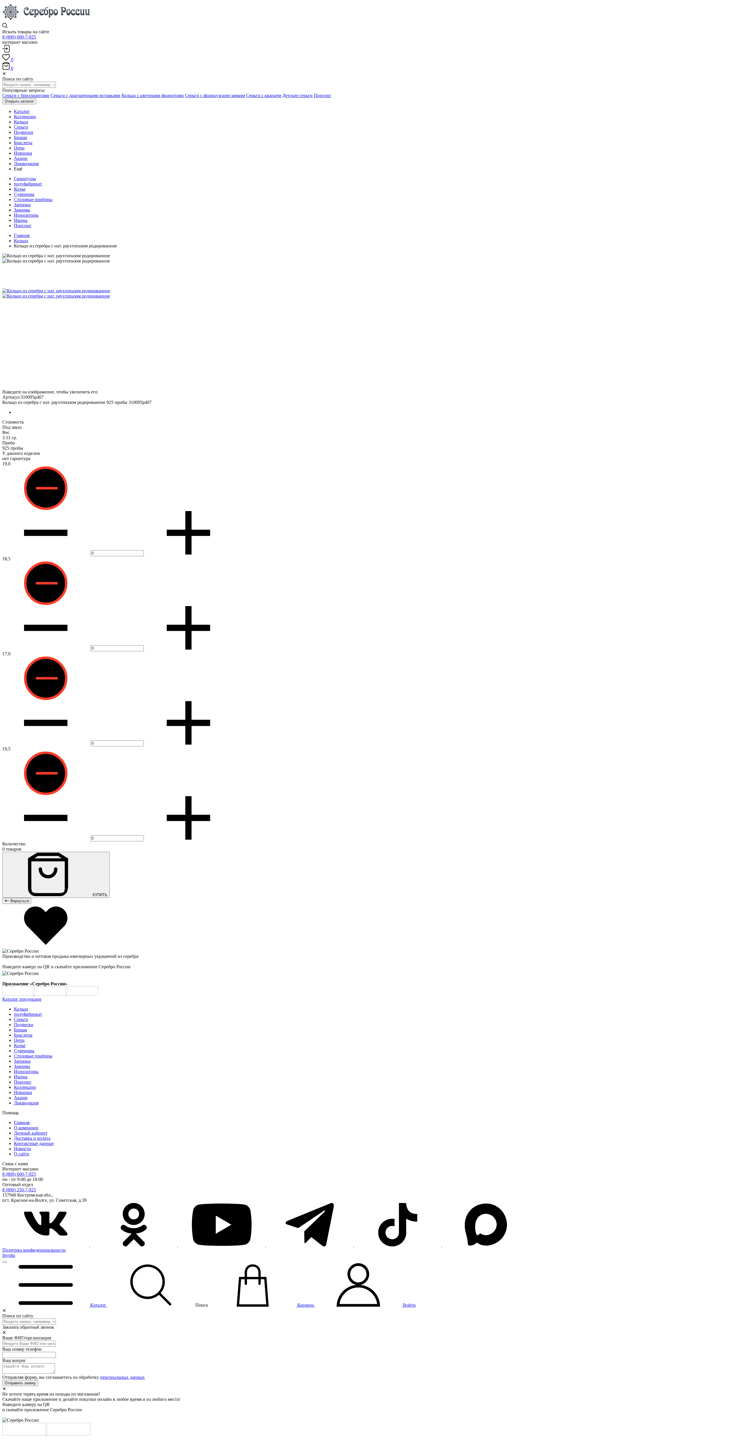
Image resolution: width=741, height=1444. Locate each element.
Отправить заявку (20, 1383)
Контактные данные (34, 1143)
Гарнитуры (25, 178)
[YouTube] (222, 1244)
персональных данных (122, 1377)
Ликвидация (26, 1102)
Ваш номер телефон (22, 1349)
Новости (22, 1148)
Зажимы (22, 209)
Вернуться (19, 901)
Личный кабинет (30, 1133)
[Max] (485, 1244)
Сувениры (24, 194)
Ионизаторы (26, 215)
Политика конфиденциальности (34, 1250)
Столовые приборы (33, 199)
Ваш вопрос (14, 1360)
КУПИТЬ (99, 895)
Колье (19, 189)
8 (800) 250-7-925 (19, 1189)
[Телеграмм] (310, 1244)
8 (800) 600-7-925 (19, 36)
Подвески (23, 1024)
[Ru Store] (82, 993)
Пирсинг (322, 95)
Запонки (22, 204)
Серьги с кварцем (263, 95)
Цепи (19, 1040)
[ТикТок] (398, 1244)
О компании (26, 1127)
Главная (22, 235)
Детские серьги (297, 95)
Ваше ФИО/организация (26, 1337)
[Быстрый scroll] (4, 1262)
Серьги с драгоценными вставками (85, 95)
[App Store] (50, 993)
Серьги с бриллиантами (25, 95)
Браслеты (23, 1035)
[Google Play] (18, 993)
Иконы (20, 220)
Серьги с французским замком (215, 95)
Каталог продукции (21, 999)
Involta (8, 1255)
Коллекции (25, 1087)
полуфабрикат (28, 183)
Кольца (21, 240)
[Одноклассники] (134, 1244)
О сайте (21, 1153)
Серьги (21, 1019)
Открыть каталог (19, 101)
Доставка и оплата (32, 1138)
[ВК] (46, 1244)
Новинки (23, 1092)
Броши (20, 1029)
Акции (20, 1097)
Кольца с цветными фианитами (153, 95)
